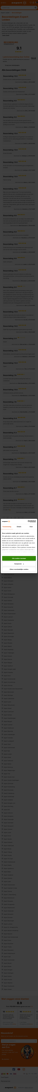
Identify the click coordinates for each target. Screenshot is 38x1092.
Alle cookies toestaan (19, 558)
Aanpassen (18, 564)
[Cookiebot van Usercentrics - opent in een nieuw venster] (28, 521)
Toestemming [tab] (6, 526)
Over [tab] (31, 526)
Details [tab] (19, 526)
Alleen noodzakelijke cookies (19, 569)
